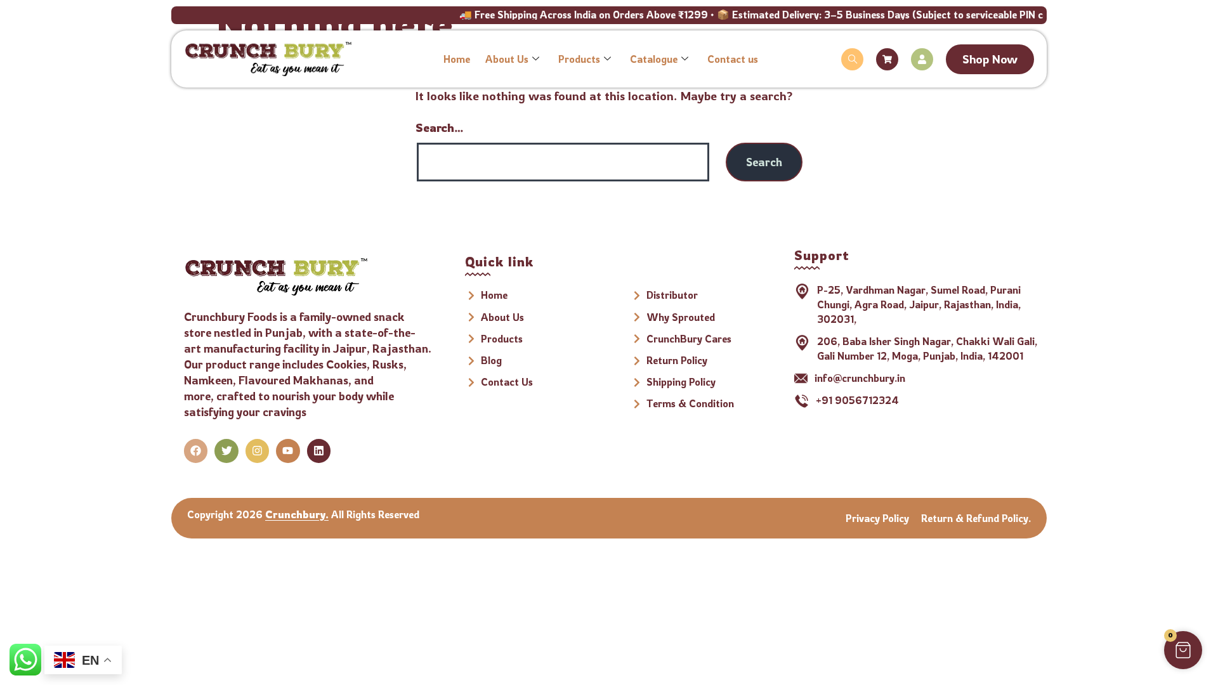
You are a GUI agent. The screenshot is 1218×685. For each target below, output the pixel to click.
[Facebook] (195, 450)
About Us (506, 59)
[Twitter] (226, 450)
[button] (1183, 650)
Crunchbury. (297, 514)
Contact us (732, 59)
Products (579, 59)
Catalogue (654, 59)
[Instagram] (257, 450)
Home (456, 59)
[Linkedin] (319, 450)
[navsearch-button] (852, 59)
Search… (440, 127)
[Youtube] (287, 450)
